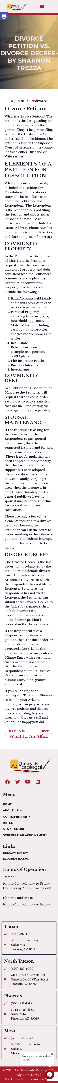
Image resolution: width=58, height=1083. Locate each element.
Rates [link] (8, 822)
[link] (4, 16)
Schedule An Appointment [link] (25, 835)
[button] (42, 6)
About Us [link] (11, 810)
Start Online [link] (14, 829)
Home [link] (7, 804)
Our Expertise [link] (15, 816)
